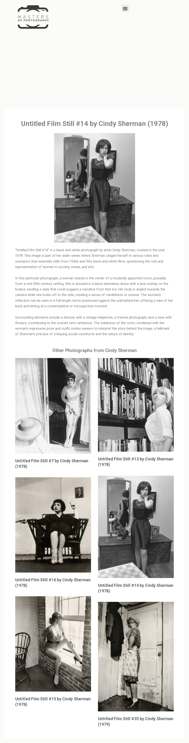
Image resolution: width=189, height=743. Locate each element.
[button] (125, 8)
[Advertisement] (94, 68)
